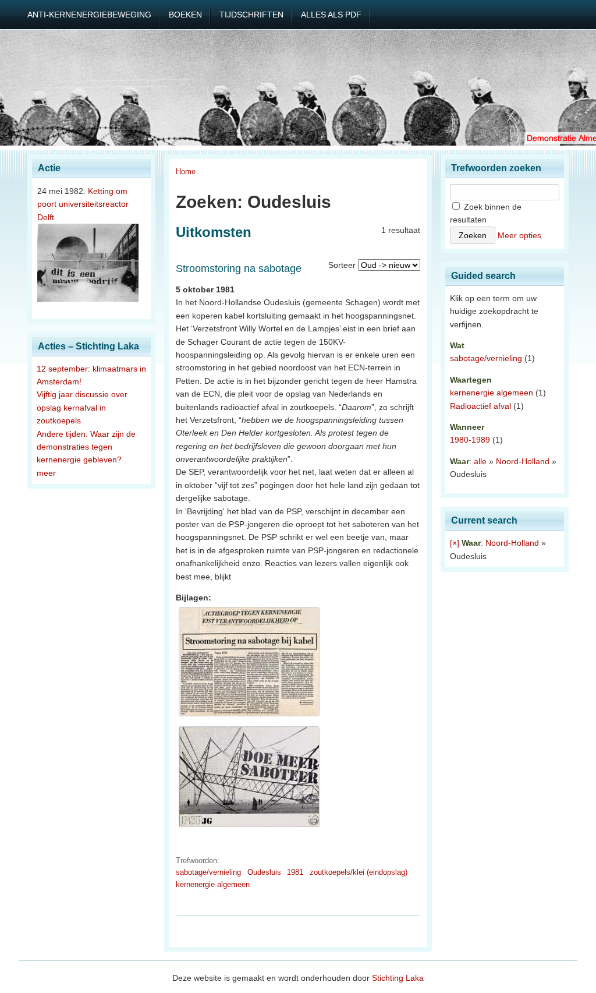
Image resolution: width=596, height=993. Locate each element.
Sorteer (342, 265)
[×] (454, 542)
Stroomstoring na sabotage (238, 268)
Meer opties (519, 235)
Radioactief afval (480, 406)
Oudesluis (264, 872)
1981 (295, 872)
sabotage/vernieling (208, 872)
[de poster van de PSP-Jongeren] (249, 827)
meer (46, 473)
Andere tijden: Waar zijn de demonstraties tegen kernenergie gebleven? (86, 447)
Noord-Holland (522, 461)
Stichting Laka (398, 978)
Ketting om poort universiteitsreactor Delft (83, 204)
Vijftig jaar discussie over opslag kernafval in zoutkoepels (82, 407)
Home (186, 171)
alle (480, 461)
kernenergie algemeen (213, 884)
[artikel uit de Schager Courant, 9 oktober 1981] (249, 716)
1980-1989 (470, 439)
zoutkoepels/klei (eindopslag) (358, 872)
